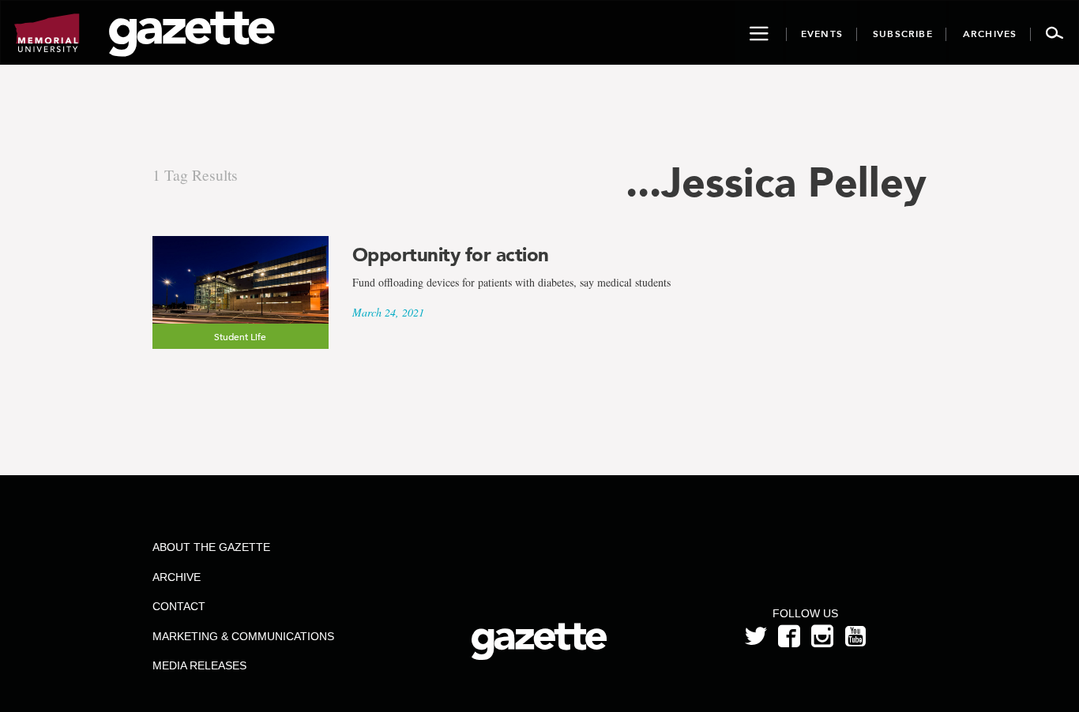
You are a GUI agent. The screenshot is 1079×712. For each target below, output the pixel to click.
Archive (176, 577)
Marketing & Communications (243, 636)
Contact (178, 606)
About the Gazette (211, 547)
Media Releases (199, 665)
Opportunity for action (450, 255)
